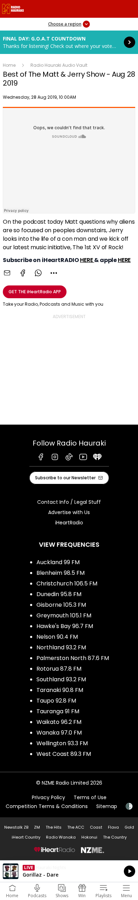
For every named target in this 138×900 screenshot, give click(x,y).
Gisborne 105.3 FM (61, 605)
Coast (96, 827)
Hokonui (89, 837)
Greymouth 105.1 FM (63, 615)
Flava (113, 827)
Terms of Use (90, 797)
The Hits (54, 827)
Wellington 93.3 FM (62, 743)
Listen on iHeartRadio (69, 871)
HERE (87, 260)
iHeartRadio (69, 522)
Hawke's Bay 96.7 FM (64, 626)
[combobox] (54, 273)
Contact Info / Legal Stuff (69, 502)
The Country (115, 837)
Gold (129, 827)
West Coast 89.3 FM (63, 754)
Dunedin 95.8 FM (58, 594)
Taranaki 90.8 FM (59, 690)
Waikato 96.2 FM (58, 722)
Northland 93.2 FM (61, 647)
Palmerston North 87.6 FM (72, 658)
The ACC (75, 827)
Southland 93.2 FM (61, 679)
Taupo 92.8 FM (56, 701)
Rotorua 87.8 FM (58, 669)
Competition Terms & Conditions (47, 806)
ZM (37, 827)
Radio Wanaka (61, 837)
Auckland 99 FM (58, 562)
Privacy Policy (48, 797)
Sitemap (106, 806)
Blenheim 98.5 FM (60, 573)
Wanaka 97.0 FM (59, 733)
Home (9, 65)
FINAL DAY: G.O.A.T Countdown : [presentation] (69, 42)
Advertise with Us (69, 512)
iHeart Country (26, 837)
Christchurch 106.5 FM (66, 583)
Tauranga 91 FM (57, 711)
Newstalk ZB (16, 827)
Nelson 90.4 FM (57, 637)
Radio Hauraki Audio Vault (58, 65)
